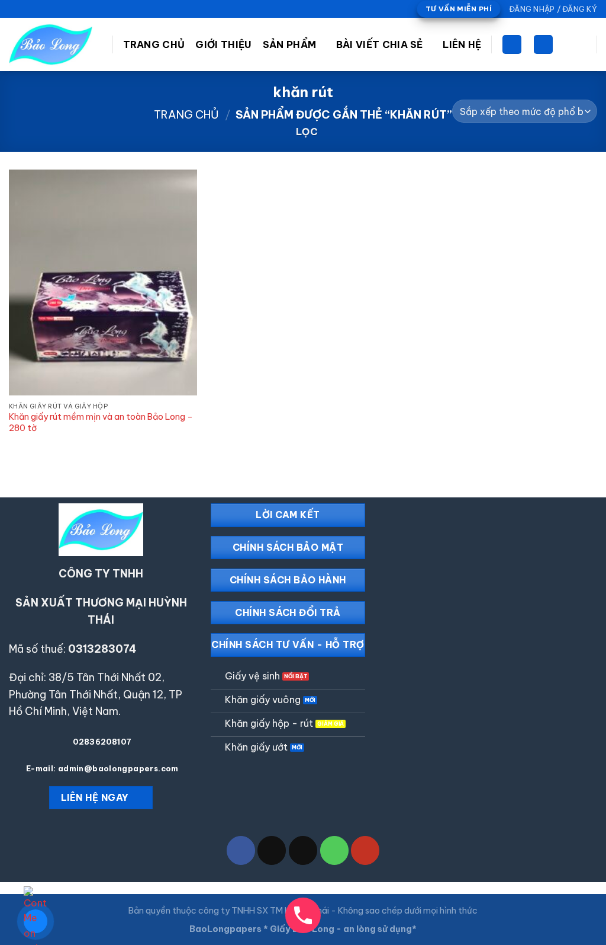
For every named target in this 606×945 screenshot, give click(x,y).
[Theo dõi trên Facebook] (14, 9)
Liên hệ (462, 44)
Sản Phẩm (290, 44)
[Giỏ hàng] (511, 45)
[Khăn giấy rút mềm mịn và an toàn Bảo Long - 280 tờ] (103, 283)
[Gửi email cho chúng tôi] (37, 9)
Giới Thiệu (223, 44)
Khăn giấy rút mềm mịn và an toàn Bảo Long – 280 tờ (101, 422)
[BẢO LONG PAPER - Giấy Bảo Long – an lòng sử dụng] (52, 44)
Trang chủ (186, 115)
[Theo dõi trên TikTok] (26, 9)
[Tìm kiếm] (543, 45)
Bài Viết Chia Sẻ (379, 44)
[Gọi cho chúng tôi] (48, 9)
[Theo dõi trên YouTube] (59, 9)
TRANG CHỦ (154, 44)
